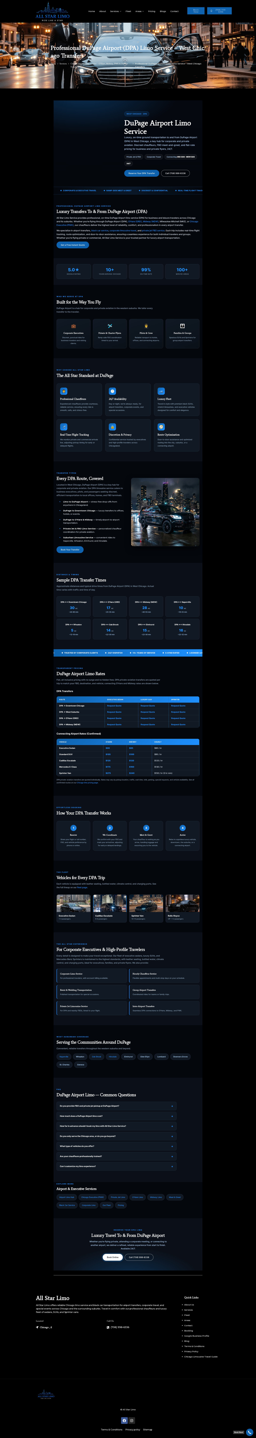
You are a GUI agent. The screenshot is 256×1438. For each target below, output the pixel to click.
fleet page (82, 887)
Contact (188, 1325)
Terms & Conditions (194, 1346)
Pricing (121, 1205)
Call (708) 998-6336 (175, 173)
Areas (187, 1320)
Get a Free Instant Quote (73, 245)
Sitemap (147, 1429)
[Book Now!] (249, 1432)
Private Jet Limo (118, 1197)
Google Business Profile (196, 1336)
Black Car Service (67, 1205)
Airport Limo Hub (66, 1197)
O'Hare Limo (137, 1197)
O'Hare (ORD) (135, 221)
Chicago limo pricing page (87, 783)
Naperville (64, 1056)
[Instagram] (131, 1420)
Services (63, 63)
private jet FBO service (153, 230)
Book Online (113, 1257)
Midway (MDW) (151, 221)
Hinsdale (113, 1056)
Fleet (187, 1315)
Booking (188, 1330)
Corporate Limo (88, 1205)
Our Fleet (107, 1205)
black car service (99, 230)
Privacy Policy (191, 1351)
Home (53, 63)
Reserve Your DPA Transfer (142, 173)
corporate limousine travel (123, 230)
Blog (186, 1341)
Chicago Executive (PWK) (92, 1197)
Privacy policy (132, 1429)
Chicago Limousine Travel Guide (201, 1356)
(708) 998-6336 (120, 1327)
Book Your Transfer (70, 549)
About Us (189, 1304)
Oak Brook (96, 1056)
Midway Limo (156, 1197)
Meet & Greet (175, 1197)
